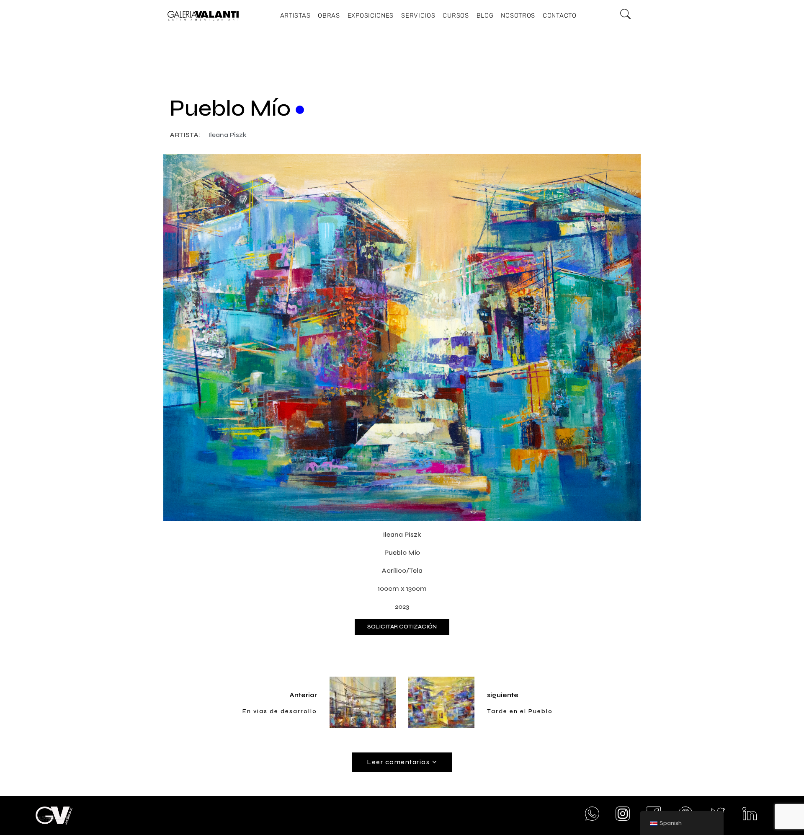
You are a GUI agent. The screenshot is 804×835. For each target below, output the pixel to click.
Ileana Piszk (227, 135)
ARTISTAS (295, 15)
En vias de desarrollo (279, 711)
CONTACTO (560, 15)
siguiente (502, 695)
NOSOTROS (518, 15)
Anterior (303, 695)
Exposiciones (371, 15)
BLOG (485, 15)
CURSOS (456, 15)
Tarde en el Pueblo (520, 711)
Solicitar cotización (402, 626)
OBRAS (329, 15)
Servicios (418, 15)
